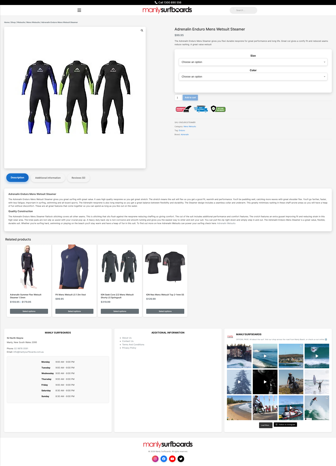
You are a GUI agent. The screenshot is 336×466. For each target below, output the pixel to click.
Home (6, 22)
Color (253, 70)
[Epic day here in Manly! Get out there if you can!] (291, 356)
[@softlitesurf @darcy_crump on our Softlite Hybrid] (239, 382)
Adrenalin (185, 134)
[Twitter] (181, 458)
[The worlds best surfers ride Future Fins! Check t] (317, 382)
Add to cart (190, 97)
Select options (29, 311)
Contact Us (127, 341)
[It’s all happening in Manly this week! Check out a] (265, 407)
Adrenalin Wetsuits (226, 223)
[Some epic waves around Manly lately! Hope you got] (239, 356)
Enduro (182, 130)
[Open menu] (79, 10)
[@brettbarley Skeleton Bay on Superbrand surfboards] (265, 356)
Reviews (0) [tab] (78, 177)
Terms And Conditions (133, 344)
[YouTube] (172, 458)
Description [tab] (17, 177)
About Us (127, 337)
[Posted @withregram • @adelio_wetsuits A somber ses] (265, 382)
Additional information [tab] (48, 177)
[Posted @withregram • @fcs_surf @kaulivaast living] (291, 407)
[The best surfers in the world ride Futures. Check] (317, 356)
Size (253, 55)
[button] (142, 30)
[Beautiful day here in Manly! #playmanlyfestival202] (239, 407)
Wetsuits (21, 22)
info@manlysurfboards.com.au (28, 352)
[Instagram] (155, 458)
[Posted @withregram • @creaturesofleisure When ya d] (291, 382)
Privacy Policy (129, 347)
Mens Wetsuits (33, 22)
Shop (13, 22)
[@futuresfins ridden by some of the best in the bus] (317, 407)
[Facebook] (164, 458)
